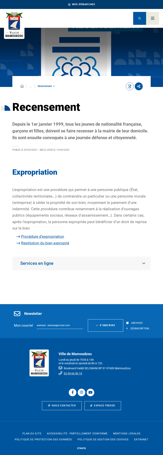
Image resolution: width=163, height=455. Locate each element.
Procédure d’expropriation (42, 236)
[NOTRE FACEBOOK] (73, 392)
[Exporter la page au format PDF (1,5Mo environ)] (130, 86)
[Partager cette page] (139, 86)
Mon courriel (23, 325)
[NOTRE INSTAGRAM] (81, 392)
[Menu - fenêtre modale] (152, 18)
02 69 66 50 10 (73, 373)
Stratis (81, 448)
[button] (139, 18)
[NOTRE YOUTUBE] (90, 392)
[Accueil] (22, 86)
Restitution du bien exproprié (45, 243)
